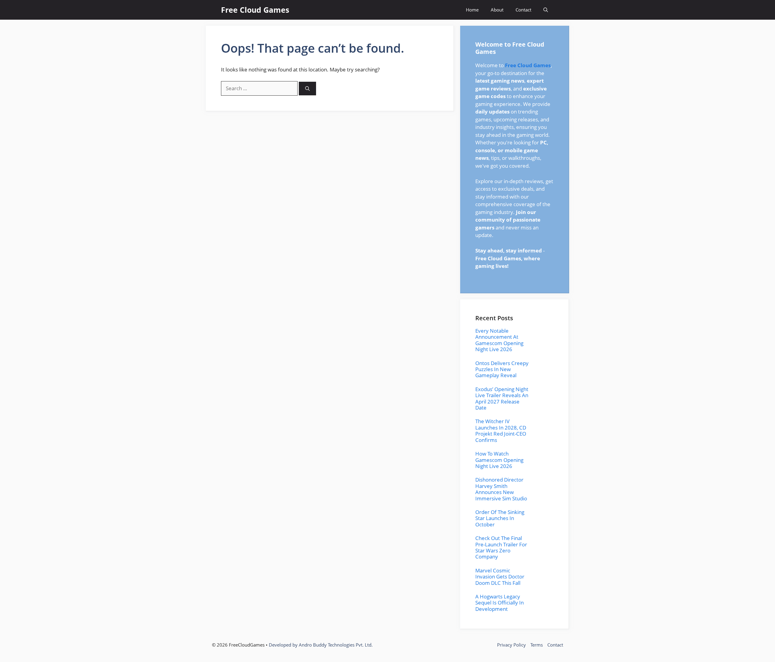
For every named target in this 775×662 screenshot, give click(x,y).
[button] (545, 10)
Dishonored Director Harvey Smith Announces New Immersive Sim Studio (501, 489)
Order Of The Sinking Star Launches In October (499, 518)
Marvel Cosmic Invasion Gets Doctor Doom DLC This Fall (499, 576)
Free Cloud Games (255, 10)
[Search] (307, 88)
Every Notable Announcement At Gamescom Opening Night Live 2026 (499, 340)
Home (472, 10)
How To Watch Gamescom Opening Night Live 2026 (499, 459)
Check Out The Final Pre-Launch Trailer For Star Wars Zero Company (501, 547)
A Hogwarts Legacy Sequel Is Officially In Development (499, 602)
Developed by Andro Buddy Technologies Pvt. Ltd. (321, 645)
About (497, 10)
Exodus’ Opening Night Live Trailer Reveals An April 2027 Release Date (501, 398)
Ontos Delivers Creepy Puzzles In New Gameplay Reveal (502, 369)
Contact (523, 10)
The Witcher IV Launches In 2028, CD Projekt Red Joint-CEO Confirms (500, 430)
